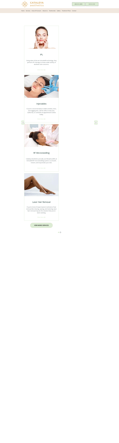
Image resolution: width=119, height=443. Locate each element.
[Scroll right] (96, 123)
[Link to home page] (30, 4)
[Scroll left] (23, 123)
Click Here (40, 70)
